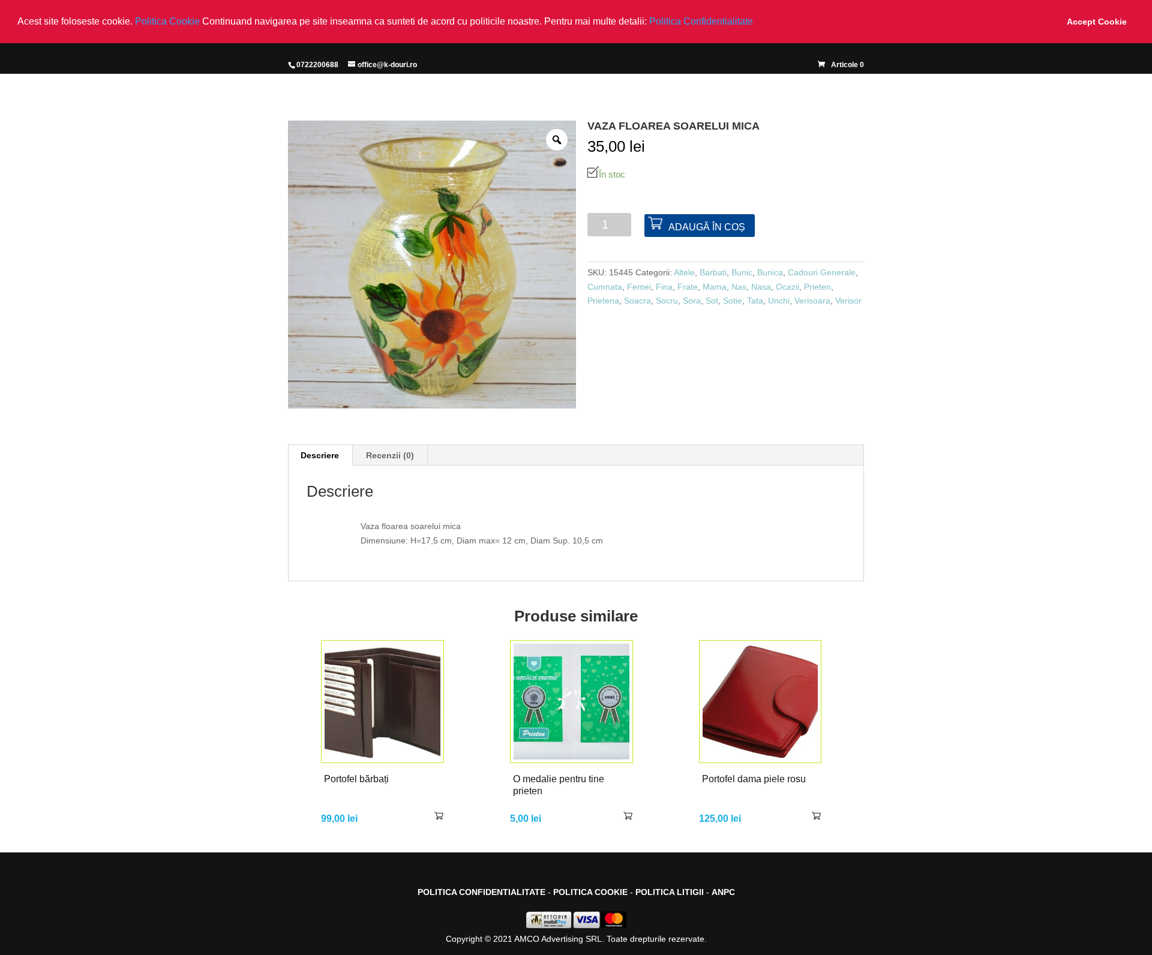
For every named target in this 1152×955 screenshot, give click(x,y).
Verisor (848, 300)
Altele (684, 272)
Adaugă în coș (706, 227)
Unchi (779, 300)
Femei (639, 287)
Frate (687, 287)
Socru (667, 300)
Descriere (320, 455)
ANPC (723, 892)
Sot (712, 300)
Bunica (770, 272)
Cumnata (604, 287)
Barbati (713, 272)
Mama (715, 287)
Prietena (603, 300)
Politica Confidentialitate (701, 21)
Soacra (637, 300)
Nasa (761, 287)
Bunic (741, 272)
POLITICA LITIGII (669, 892)
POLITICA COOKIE (590, 892)
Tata (755, 300)
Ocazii (787, 287)
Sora (692, 300)
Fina (664, 287)
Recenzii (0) (390, 455)
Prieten (817, 287)
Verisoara (812, 300)
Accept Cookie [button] (1097, 21)
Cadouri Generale (822, 272)
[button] (757, 22)
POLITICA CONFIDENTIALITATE (481, 892)
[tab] (320, 455)
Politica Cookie (168, 21)
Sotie (732, 300)
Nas (738, 287)
